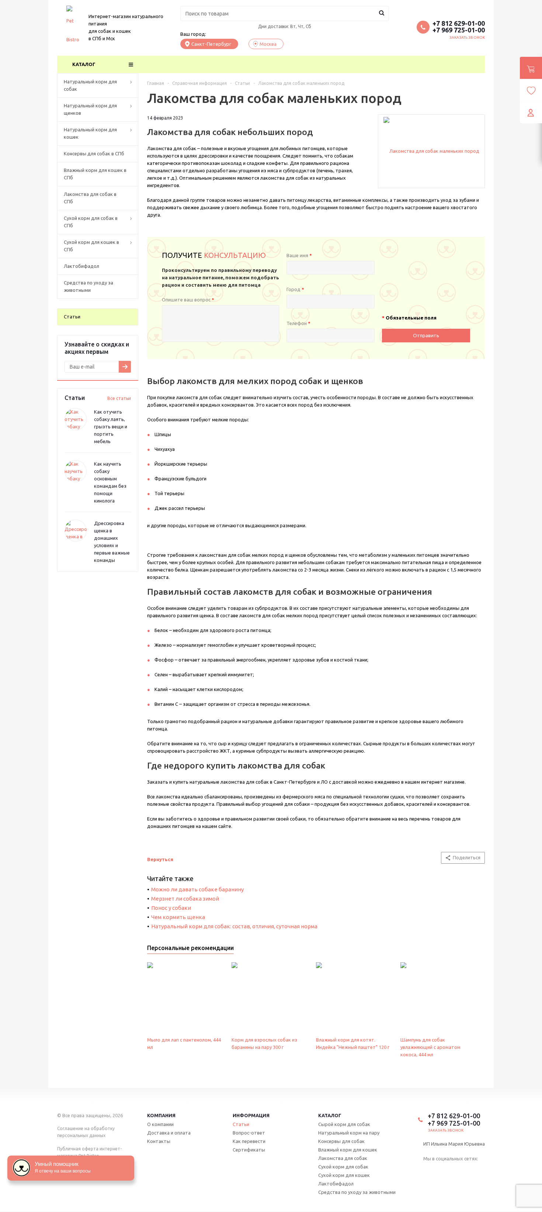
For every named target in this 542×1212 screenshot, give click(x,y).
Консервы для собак (341, 1141)
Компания (161, 1115)
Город (295, 289)
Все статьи (119, 398)
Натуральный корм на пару (348, 1132)
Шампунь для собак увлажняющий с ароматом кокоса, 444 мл (430, 1047)
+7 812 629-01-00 (458, 23)
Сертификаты (249, 1149)
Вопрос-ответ (249, 1132)
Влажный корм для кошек (347, 1149)
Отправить (426, 335)
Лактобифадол (336, 1183)
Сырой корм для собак (344, 1124)
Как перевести (249, 1141)
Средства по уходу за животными (357, 1192)
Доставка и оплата (169, 1132)
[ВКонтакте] (428, 1170)
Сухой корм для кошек (344, 1175)
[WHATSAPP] (456, 1170)
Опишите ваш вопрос (188, 299)
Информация (251, 1115)
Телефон (298, 323)
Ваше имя (299, 255)
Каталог (83, 64)
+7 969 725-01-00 (458, 30)
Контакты (158, 1141)
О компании (160, 1124)
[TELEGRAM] (442, 1170)
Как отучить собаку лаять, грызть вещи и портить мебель (110, 426)
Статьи (241, 1124)
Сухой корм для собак (343, 1166)
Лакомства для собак (342, 1158)
